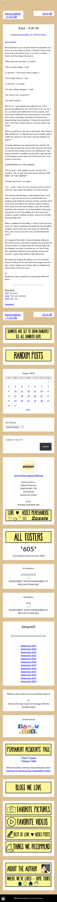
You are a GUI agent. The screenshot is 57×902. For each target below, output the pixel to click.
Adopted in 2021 (28, 658)
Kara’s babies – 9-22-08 (13, 15)
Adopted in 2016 (28, 675)
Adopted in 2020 (28, 662)
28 (42, 401)
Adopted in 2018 (28, 668)
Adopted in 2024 (28, 649)
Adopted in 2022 (28, 655)
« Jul (28, 409)
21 (42, 396)
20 (35, 396)
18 (22, 396)
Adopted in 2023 (28, 652)
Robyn (43, 34)
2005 (7, 299)
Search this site (14, 440)
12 (28, 391)
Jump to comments (10, 42)
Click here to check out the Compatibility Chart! (28, 771)
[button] (3, 899)
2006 (7, 296)
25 (22, 401)
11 (22, 391)
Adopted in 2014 (28, 681)
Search (46, 446)
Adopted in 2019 (28, 665)
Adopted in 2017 (28, 671)
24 (15, 401)
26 (28, 401)
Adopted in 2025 (28, 646)
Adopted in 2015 (28, 678)
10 (15, 391)
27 (35, 401)
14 (42, 391)
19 (28, 396)
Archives (11, 422)
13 (35, 391)
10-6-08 (47, 13)
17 (15, 396)
